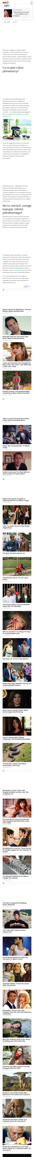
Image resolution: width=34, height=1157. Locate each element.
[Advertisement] (17, 36)
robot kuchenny (17, 270)
